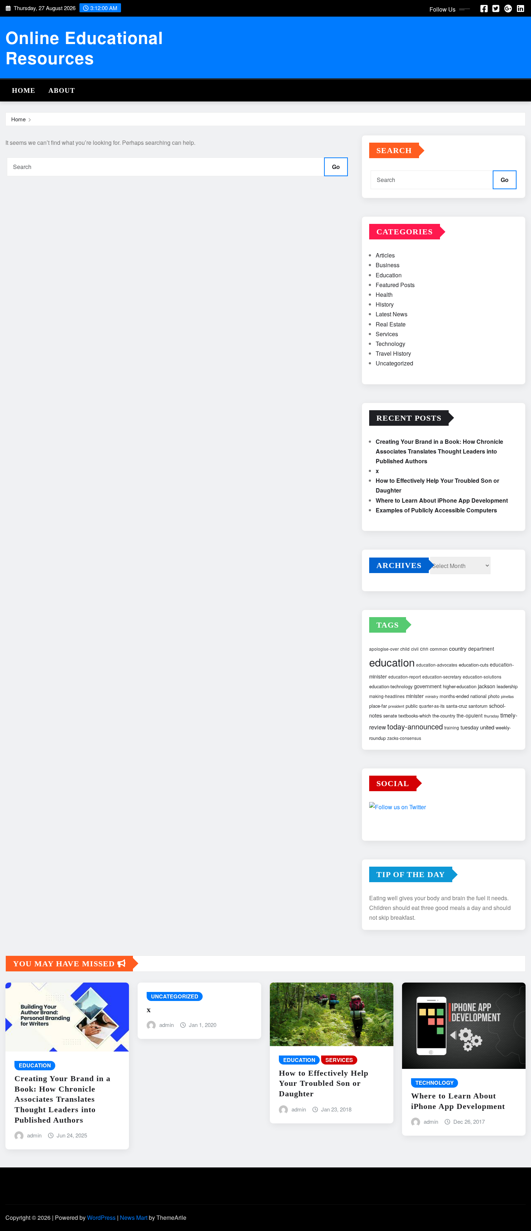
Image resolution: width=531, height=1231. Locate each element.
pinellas (507, 696)
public (412, 705)
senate (390, 715)
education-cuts (473, 664)
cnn (424, 648)
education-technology (391, 686)
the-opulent (470, 715)
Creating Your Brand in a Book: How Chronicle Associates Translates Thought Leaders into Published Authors (439, 451)
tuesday (470, 727)
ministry (431, 696)
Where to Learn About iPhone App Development (442, 500)
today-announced (415, 726)
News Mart (133, 1217)
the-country (443, 715)
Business (388, 265)
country (458, 648)
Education (389, 275)
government (427, 686)
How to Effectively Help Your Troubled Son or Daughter (323, 1083)
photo (494, 696)
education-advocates (436, 665)
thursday (491, 716)
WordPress (101, 1217)
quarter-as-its (432, 706)
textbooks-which (414, 715)
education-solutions (482, 676)
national (478, 696)
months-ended (454, 696)
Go (336, 166)
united (487, 727)
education (392, 661)
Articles (385, 255)
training (451, 727)
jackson (486, 686)
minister (415, 695)
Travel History (393, 353)
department (481, 648)
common (439, 648)
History (385, 304)
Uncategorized (394, 363)
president (396, 706)
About (61, 90)
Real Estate (391, 324)
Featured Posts (395, 285)
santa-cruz (456, 705)
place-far (378, 705)
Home (23, 90)
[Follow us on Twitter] (443, 808)
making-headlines (387, 696)
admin (34, 1135)
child (405, 649)
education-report (404, 676)
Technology (390, 343)
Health (384, 294)
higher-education (459, 686)
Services (387, 334)
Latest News (391, 314)
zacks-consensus (404, 738)
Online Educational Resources (84, 47)
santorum (478, 705)
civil (415, 649)
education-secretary (441, 676)
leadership (507, 686)
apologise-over (384, 649)
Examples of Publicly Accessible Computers (436, 510)
